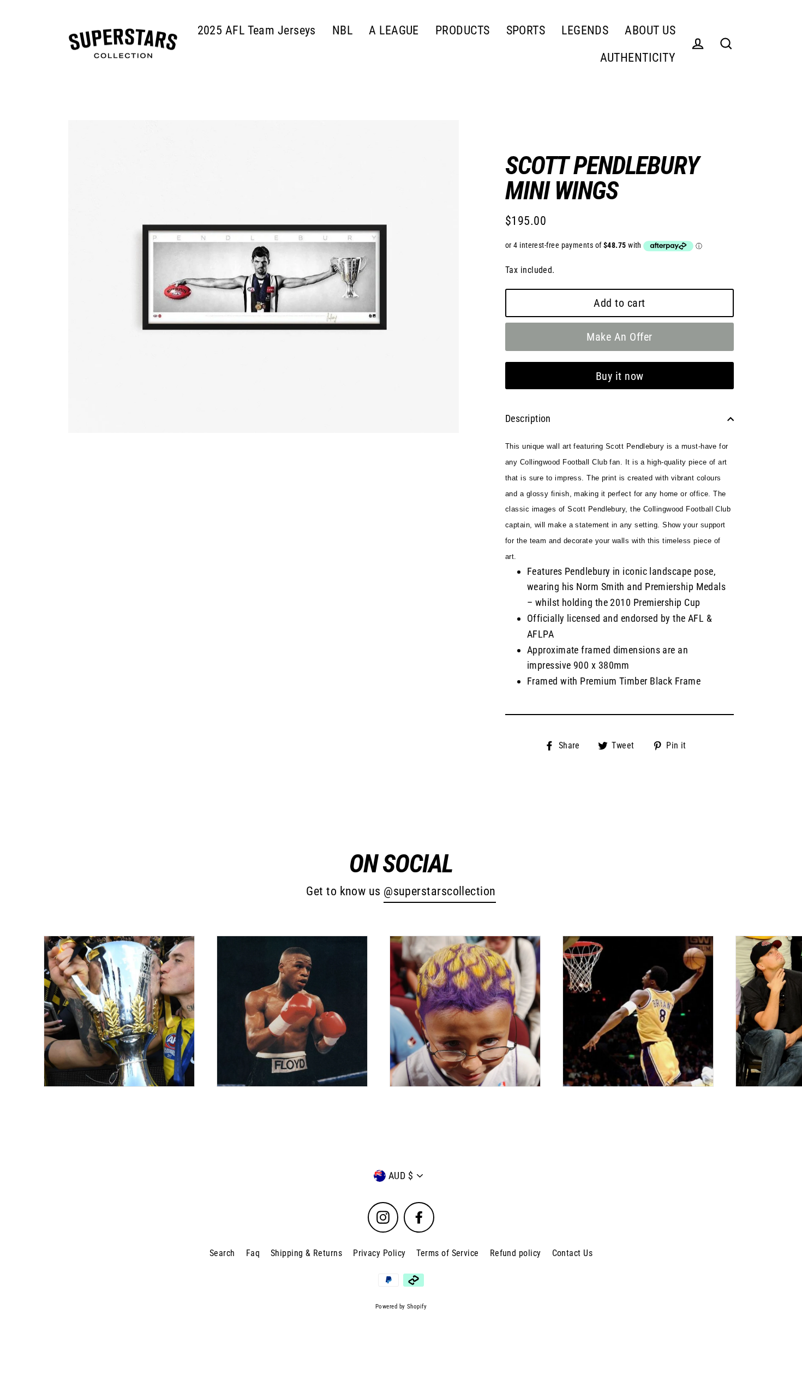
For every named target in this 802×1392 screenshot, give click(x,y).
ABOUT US (650, 30)
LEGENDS (584, 30)
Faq (253, 1253)
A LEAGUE (394, 30)
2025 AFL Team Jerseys (256, 30)
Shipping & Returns (306, 1253)
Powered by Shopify (401, 1306)
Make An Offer (619, 336)
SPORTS (526, 30)
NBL (342, 30)
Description (528, 418)
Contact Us (572, 1253)
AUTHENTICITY (637, 57)
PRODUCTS (462, 30)
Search (222, 1253)
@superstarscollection (439, 891)
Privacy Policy (379, 1253)
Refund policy (515, 1253)
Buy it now (620, 376)
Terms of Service (447, 1253)
